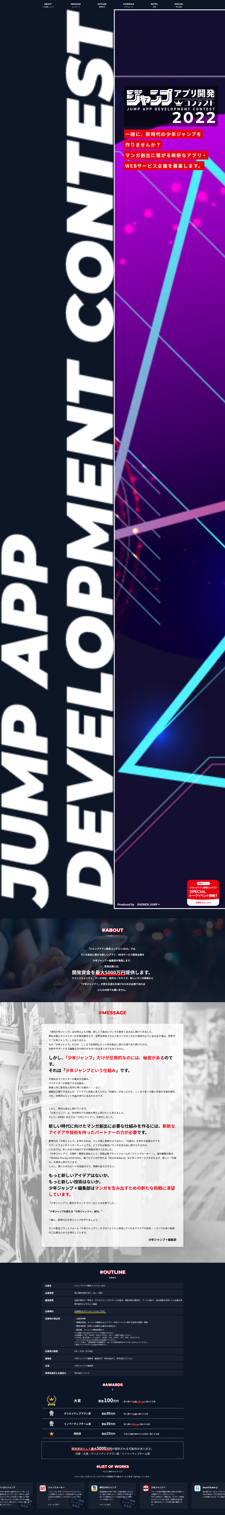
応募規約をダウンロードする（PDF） (90, 1311)
